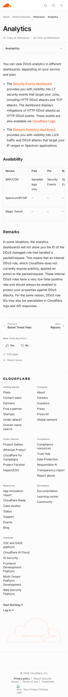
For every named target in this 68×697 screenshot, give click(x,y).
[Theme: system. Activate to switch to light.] (54, 5)
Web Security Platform (12, 592)
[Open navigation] (61, 5)
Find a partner (12, 409)
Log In (7, 610)
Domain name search (12, 427)
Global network (47, 419)
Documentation (47, 491)
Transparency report (51, 470)
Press (41, 409)
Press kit (43, 414)
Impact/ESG (11, 470)
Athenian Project (14, 450)
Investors (43, 403)
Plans (7, 392)
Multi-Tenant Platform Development (12, 580)
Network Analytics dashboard (34, 129)
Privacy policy (22, 678)
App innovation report (13, 493)
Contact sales (12, 398)
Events (7, 522)
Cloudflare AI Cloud (16, 552)
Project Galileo (13, 444)
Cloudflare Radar (14, 500)
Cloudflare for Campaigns (12, 457)
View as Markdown (48, 37)
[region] (34, 194)
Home (6, 16)
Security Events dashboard (32, 84)
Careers (42, 398)
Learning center (47, 496)
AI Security (10, 558)
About (41, 392)
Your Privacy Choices (35, 689)
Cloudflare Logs (43, 121)
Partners (9, 403)
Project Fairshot (14, 464)
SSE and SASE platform (12, 545)
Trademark (48, 681)
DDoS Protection (21, 16)
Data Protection (47, 459)
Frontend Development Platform (12, 567)
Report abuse (46, 475)
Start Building (11, 604)
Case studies (12, 506)
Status (7, 511)
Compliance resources (45, 446)
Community (44, 502)
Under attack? (12, 419)
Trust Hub (43, 454)
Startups (9, 414)
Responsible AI (47, 464)
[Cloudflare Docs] (7, 5)
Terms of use (30, 681)
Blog (6, 527)
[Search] (45, 5)
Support (8, 517)
